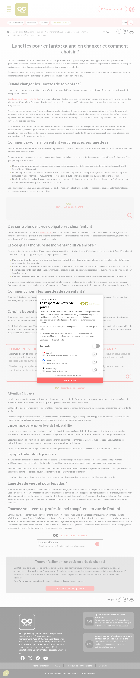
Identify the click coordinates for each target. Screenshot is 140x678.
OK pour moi (70, 380)
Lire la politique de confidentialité (52, 340)
